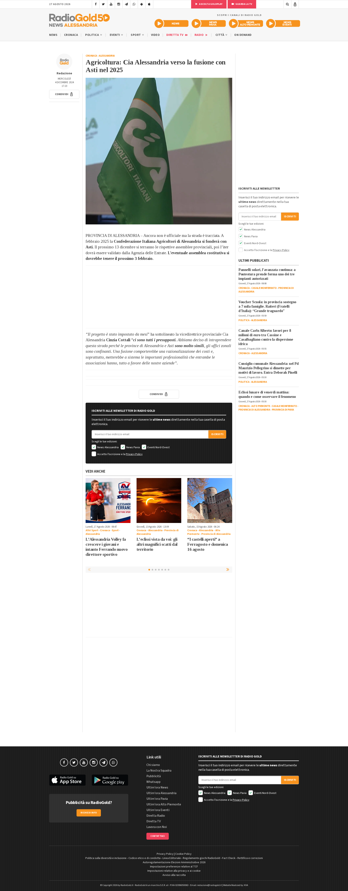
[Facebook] (95, 4)
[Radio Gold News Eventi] (283, 23)
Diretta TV (175, 35)
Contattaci (157, 836)
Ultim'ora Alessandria (161, 793)
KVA (246, 885)
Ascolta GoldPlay (210, 4)
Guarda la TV (243, 4)
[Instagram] (118, 4)
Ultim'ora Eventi (157, 810)
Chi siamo (153, 765)
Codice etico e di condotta (144, 858)
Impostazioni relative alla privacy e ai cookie (174, 871)
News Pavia (133, 447)
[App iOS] (149, 4)
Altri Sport (92, 530)
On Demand (243, 35)
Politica (92, 35)
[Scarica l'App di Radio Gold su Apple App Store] (67, 780)
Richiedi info (89, 812)
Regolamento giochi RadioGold (201, 858)
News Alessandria (108, 447)
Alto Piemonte (260, 406)
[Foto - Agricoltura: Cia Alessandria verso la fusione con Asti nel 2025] (159, 151)
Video (155, 35)
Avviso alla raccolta (174, 875)
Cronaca (71, 35)
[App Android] (141, 4)
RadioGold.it (127, 885)
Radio (199, 35)
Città (220, 35)
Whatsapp (153, 782)
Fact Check (228, 858)
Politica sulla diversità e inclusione (105, 858)
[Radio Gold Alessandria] (79, 19)
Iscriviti (217, 434)
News (53, 35)
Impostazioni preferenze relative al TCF (174, 867)
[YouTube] (111, 4)
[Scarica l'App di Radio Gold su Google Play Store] (110, 780)
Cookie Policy (183, 854)
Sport (136, 35)
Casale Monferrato (264, 288)
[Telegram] (126, 4)
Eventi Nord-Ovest (158, 447)
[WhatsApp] (134, 4)
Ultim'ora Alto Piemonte (163, 804)
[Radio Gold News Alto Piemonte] (246, 23)
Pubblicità (153, 776)
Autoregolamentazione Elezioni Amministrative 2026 (174, 862)
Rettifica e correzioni (250, 858)
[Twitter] (103, 4)
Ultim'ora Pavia (157, 799)
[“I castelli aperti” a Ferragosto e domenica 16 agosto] (209, 500)
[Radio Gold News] (171, 23)
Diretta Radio (155, 815)
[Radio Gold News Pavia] (209, 23)
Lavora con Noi (156, 827)
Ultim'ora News (157, 787)
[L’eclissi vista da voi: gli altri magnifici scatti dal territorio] (159, 500)
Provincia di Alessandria (215, 534)
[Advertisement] (159, 297)
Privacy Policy (134, 454)
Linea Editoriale (172, 858)
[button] (64, 94)
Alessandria (107, 56)
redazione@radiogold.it (209, 885)
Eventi (115, 35)
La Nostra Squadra (158, 770)
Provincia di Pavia (283, 410)
